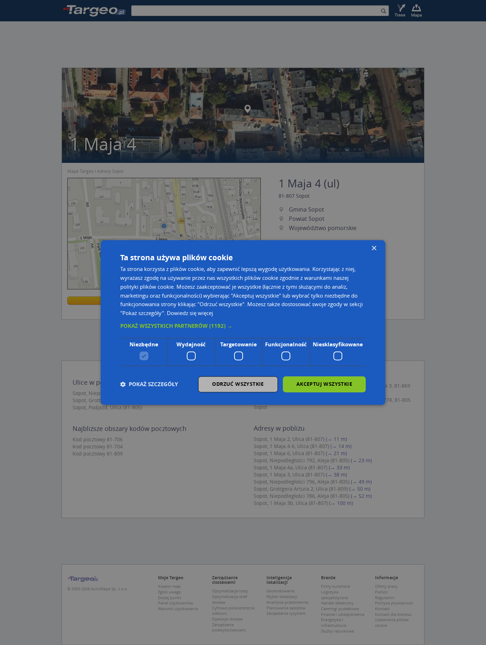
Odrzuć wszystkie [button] (238, 384)
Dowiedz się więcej (190, 313)
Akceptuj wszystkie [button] (324, 384)
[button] (243, 326)
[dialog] (243, 322)
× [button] (373, 248)
